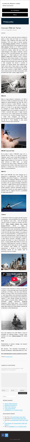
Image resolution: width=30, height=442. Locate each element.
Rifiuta (15, 15)
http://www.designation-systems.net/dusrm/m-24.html (14, 353)
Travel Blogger (8, 423)
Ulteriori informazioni (7, 5)
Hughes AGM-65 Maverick (11, 403)
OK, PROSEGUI (15, 10)
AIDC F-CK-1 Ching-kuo (10, 407)
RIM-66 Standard (16, 336)
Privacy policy (8, 22)
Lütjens (10, 301)
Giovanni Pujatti (17, 439)
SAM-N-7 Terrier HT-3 (6, 56)
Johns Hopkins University (9, 43)
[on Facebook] (2, 435)
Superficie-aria (9, 356)
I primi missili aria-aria (10, 408)
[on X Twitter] (6, 435)
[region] (15, 9)
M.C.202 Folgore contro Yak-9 (18, 417)
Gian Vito (15, 30)
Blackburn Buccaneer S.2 (11, 405)
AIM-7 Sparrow (5, 47)
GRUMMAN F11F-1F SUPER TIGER (13, 410)
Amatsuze (24, 301)
